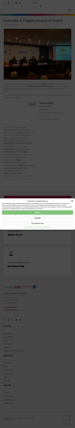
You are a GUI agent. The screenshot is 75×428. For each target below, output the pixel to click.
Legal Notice (46, 227)
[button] (72, 201)
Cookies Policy (29, 227)
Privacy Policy (38, 227)
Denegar (37, 218)
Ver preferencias (37, 223)
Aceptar (37, 212)
